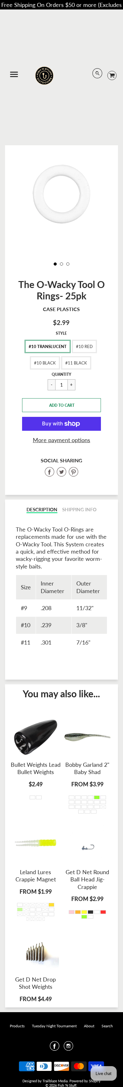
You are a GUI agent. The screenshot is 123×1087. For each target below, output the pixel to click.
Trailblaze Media (55, 1081)
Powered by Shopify (85, 1081)
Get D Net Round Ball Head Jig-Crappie (87, 879)
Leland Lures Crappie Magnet (35, 875)
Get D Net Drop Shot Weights (35, 983)
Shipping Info (79, 509)
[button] (61, 405)
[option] (62, 194)
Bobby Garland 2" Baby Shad (87, 768)
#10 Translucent (48, 346)
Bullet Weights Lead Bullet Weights (36, 768)
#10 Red (84, 346)
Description (41, 509)
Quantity (61, 374)
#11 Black (76, 362)
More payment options (61, 439)
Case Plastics (61, 309)
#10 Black (45, 362)
